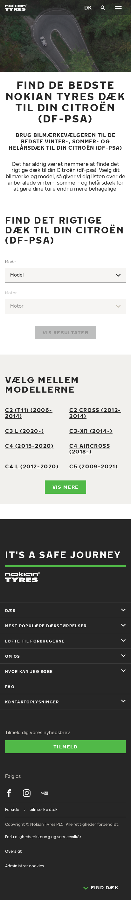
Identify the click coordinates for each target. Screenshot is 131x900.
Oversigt (13, 851)
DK (88, 7)
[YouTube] (44, 793)
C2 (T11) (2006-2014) (28, 413)
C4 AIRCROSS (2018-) (89, 449)
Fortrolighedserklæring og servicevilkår (43, 836)
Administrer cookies (24, 866)
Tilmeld (65, 746)
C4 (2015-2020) (29, 446)
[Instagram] (27, 793)
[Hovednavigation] (118, 7)
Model (11, 261)
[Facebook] (9, 793)
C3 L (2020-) (24, 431)
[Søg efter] (103, 7)
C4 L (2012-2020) (32, 466)
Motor (11, 292)
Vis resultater (65, 332)
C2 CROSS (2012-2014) (95, 413)
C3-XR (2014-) (91, 431)
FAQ (10, 686)
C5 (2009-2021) (93, 466)
